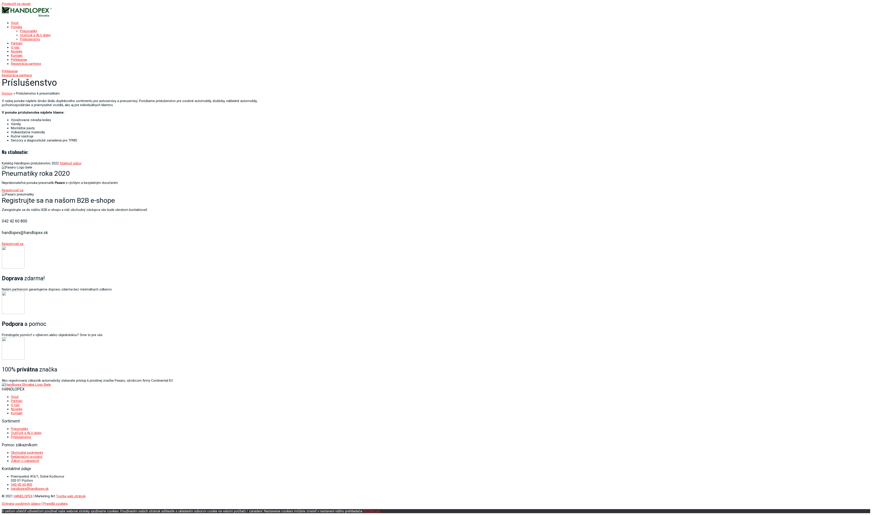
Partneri (16, 43)
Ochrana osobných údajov (21, 504)
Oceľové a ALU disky (35, 35)
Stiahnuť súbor (71, 163)
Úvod (14, 23)
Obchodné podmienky (27, 453)
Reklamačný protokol (26, 457)
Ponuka (16, 27)
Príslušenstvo (30, 39)
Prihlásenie (19, 60)
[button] (10, 71)
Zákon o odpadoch (25, 461)
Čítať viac (374, 511)
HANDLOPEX (23, 496)
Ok (365, 511)
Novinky (16, 51)
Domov (7, 93)
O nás (15, 47)
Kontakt (16, 56)
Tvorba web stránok (71, 496)
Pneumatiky (28, 31)
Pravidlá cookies (55, 504)
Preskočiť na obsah (16, 4)
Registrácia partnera (26, 64)
